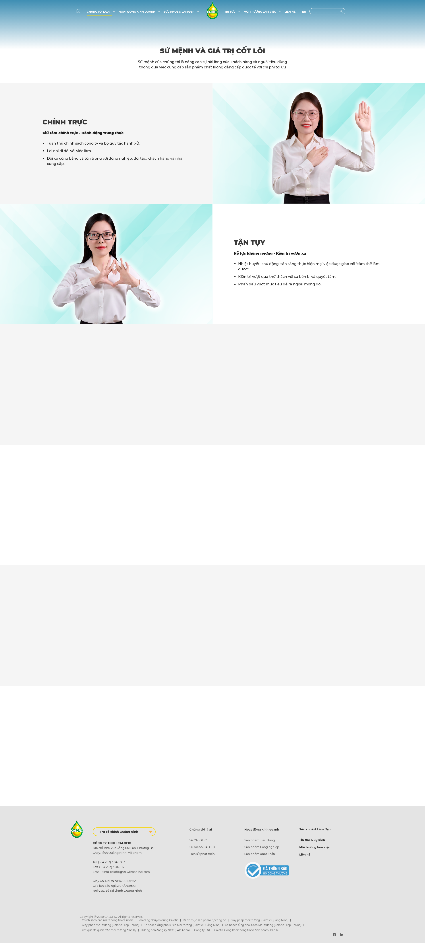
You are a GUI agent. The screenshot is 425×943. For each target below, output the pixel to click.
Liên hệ (290, 11)
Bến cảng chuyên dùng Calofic (157, 920)
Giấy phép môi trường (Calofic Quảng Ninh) (259, 920)
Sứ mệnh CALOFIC (202, 847)
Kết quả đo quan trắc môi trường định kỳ (109, 930)
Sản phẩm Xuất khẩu (259, 854)
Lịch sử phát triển (202, 854)
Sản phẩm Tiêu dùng (259, 840)
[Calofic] (212, 10)
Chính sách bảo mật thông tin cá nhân (107, 920)
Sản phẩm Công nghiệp (261, 847)
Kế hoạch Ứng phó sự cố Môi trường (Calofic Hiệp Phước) (263, 925)
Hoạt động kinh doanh (137, 11)
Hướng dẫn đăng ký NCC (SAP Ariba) (165, 930)
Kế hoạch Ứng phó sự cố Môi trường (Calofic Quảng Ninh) (182, 925)
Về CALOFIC (198, 840)
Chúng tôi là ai (99, 11)
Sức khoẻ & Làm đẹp (179, 11)
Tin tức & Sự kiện (312, 840)
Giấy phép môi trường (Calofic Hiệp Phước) (110, 925)
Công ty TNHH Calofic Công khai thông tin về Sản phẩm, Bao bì (236, 930)
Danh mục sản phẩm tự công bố (204, 920)
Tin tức (230, 11)
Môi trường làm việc (260, 11)
